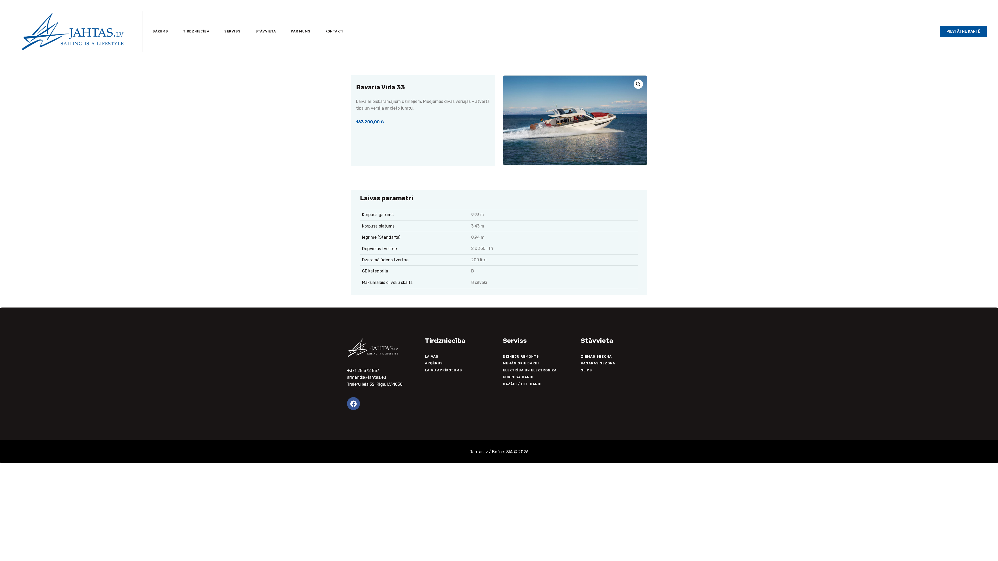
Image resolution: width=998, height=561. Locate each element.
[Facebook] (353, 403)
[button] (638, 84)
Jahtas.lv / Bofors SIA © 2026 (499, 451)
